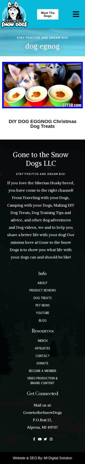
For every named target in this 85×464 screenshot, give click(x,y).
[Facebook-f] (34, 439)
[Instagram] (51, 439)
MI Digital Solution (58, 458)
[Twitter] (45, 439)
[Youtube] (39, 439)
